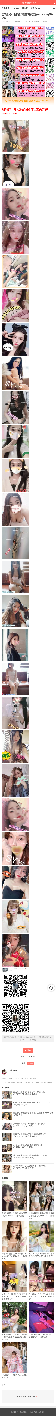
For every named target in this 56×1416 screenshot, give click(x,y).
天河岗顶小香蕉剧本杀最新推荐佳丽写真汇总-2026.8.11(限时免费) (41, 1296)
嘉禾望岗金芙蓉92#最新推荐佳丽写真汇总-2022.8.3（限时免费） (29, 1125)
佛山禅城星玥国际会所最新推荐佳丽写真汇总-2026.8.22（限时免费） (30, 1156)
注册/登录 (5, 8)
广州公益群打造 (39, 1412)
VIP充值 (16, 8)
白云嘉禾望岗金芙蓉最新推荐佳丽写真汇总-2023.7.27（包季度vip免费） (29, 1093)
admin (15, 1070)
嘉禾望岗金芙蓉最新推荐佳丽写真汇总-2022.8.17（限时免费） (33, 1114)
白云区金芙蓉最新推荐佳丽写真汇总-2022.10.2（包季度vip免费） (32, 1103)
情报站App (35, 8)
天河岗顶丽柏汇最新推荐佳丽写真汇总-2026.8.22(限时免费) (27, 1146)
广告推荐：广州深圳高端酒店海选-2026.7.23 (14, 1376)
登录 (37, 1396)
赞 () (29, 1050)
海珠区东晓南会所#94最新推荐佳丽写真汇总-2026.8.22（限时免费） (30, 1167)
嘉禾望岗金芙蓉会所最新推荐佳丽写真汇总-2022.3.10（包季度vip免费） (29, 1135)
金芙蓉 (30, 1063)
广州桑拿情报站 (28, 2)
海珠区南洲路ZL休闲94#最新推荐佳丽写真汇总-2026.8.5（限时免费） (14, 1337)
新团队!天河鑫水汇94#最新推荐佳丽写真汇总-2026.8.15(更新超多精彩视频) (14, 1296)
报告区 (25, 8)
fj (29, 21)
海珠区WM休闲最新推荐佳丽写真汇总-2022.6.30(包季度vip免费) (30, 1082)
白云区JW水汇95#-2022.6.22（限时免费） (22, 1078)
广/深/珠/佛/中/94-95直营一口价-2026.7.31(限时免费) (40, 1335)
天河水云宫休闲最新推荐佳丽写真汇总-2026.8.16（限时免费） (41, 1255)
